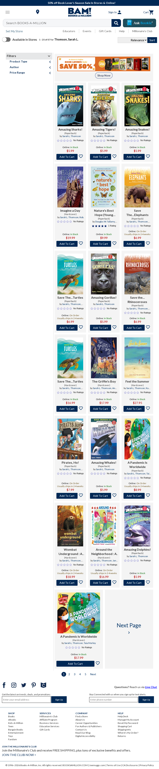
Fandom (12, 739)
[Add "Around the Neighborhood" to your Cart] (104, 583)
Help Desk (123, 716)
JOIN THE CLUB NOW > (19, 755)
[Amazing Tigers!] (104, 105)
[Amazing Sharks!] (70, 105)
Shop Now (103, 75)
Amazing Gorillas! (104, 297)
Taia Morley (90, 643)
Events (87, 31)
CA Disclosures (130, 765)
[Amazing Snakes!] (137, 105)
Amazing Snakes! (137, 129)
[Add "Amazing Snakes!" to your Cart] (137, 157)
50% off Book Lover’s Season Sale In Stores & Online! (81, 2)
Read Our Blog (82, 732)
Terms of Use (114, 765)
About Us (80, 719)
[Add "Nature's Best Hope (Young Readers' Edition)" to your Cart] (104, 244)
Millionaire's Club (142, 31)
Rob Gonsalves (74, 219)
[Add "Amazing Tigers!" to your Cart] (104, 157)
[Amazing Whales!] (104, 439)
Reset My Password (128, 723)
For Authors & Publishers (88, 726)
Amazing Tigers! (104, 129)
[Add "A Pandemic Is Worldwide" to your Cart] (137, 496)
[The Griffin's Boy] (104, 357)
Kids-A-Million (15, 723)
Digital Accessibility (85, 736)
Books (11, 716)
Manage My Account (128, 719)
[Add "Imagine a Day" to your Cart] (70, 244)
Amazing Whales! (103, 462)
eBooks (12, 719)
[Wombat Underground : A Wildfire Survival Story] (70, 526)
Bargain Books (15, 729)
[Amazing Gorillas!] (104, 274)
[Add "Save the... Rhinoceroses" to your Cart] (137, 328)
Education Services (49, 726)
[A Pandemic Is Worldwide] (137, 439)
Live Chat (151, 687)
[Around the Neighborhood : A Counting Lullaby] (104, 526)
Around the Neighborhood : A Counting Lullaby (104, 552)
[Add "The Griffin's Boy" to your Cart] (104, 409)
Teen (10, 726)
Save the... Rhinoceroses (137, 300)
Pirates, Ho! (70, 462)
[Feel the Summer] (137, 357)
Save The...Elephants (137, 213)
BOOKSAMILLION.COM (75, 765)
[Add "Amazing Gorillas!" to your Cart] (104, 328)
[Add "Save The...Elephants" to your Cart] (137, 244)
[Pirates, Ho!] (70, 439)
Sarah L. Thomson (71, 136)
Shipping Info (124, 729)
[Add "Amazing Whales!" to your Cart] (104, 496)
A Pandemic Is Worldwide (137, 465)
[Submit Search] (116, 23)
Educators (69, 31)
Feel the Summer (137, 381)
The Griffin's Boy (104, 381)
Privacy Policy (147, 765)
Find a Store (81, 716)
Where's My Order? (128, 732)
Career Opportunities (86, 723)
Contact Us (81, 729)
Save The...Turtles (70, 297)
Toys (10, 736)
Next (93, 674)
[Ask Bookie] (139, 23)
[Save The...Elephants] (137, 187)
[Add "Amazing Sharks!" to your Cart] (70, 157)
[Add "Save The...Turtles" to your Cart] (70, 328)
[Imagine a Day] (70, 187)
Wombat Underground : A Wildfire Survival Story (70, 552)
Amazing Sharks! (70, 129)
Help (122, 31)
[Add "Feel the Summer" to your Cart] (137, 409)
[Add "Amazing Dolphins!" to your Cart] (137, 583)
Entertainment (15, 732)
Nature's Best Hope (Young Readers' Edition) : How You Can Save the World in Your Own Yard (104, 213)
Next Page (129, 628)
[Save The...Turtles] (70, 274)
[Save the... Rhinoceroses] (137, 274)
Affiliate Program (48, 719)
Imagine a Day (70, 210)
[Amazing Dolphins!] (137, 526)
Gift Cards (105, 31)
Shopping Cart (125, 726)
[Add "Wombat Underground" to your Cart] (70, 583)
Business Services (49, 723)
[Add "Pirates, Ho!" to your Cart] (70, 496)
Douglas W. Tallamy (105, 221)
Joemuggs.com (97, 765)
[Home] (79, 12)
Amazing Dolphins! (137, 549)
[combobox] (64, 23)
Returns (122, 736)
